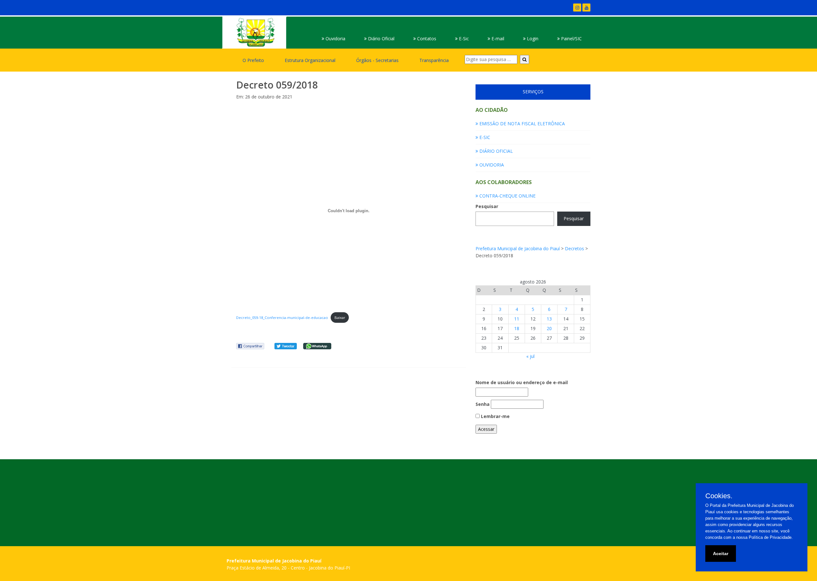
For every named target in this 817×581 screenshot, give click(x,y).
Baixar (339, 317)
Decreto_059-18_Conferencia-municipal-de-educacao (282, 317)
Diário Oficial (380, 38)
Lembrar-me (495, 416)
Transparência (434, 60)
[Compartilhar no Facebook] (250, 346)
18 (516, 328)
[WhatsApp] (317, 346)
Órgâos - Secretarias (377, 60)
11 (516, 319)
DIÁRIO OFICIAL (495, 151)
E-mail (497, 38)
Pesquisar (487, 206)
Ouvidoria (334, 38)
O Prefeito (253, 60)
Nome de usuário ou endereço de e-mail (522, 382)
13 (549, 319)
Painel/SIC (571, 38)
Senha (483, 404)
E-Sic (463, 38)
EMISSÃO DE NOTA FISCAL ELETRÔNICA (521, 123)
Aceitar (720, 553)
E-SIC (484, 137)
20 (549, 328)
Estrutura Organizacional (310, 60)
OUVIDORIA (491, 165)
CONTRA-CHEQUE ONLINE (507, 196)
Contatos (426, 38)
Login (532, 38)
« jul (530, 356)
